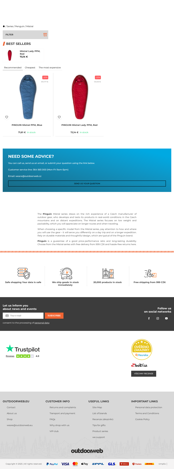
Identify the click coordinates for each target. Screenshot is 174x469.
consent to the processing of (26, 323)
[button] (6, 117)
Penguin (19, 26)
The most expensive (50, 67)
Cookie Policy (142, 419)
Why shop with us (59, 425)
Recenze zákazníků (102, 419)
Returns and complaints (63, 407)
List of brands (99, 413)
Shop (10, 419)
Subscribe (54, 315)
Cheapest (30, 67)
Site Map (97, 407)
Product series (100, 431)
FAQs (52, 419)
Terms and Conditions (147, 413)
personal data (42, 323)
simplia (162, 464)
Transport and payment (62, 413)
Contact (11, 407)
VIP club (54, 431)
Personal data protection (148, 407)
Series (10, 26)
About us (12, 413)
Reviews (10, 356)
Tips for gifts (98, 425)
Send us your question (87, 183)
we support (98, 437)
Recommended (12, 67)
